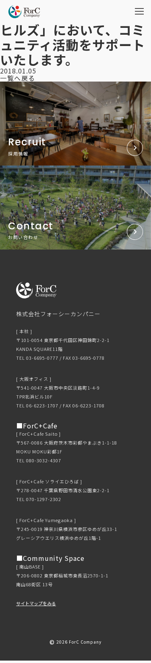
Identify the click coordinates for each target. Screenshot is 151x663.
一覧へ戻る (17, 78)
